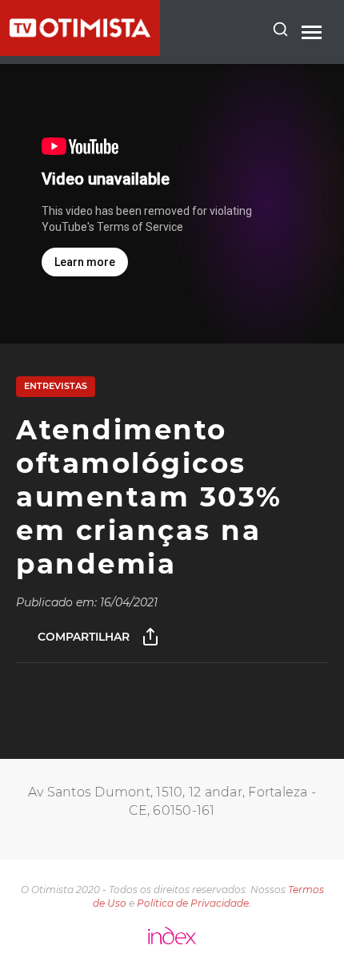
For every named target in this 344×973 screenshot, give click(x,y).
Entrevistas (55, 385)
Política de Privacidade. (194, 903)
